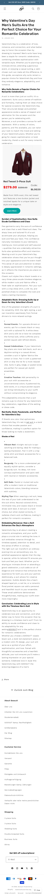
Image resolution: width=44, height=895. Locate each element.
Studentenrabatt (12, 717)
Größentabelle (11, 728)
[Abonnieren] (35, 859)
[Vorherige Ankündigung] (4, 2)
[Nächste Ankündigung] (39, 2)
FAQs (7, 769)
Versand (8, 758)
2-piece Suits (10, 818)
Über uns (8, 707)
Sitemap (8, 738)
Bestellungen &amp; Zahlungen (18, 785)
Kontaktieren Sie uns (14, 753)
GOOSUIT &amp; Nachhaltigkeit (18, 723)
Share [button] (6, 679)
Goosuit (20, 886)
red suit (30, 422)
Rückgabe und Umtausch (15, 774)
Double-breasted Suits (14, 834)
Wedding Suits (11, 829)
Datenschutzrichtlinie (14, 795)
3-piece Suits (10, 824)
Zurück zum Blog (23, 690)
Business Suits (11, 839)
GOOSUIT (13, 629)
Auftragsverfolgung (13, 780)
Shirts (7, 845)
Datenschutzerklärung (23, 889)
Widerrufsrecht (10, 893)
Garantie (8, 764)
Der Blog (8, 733)
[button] (4, 8)
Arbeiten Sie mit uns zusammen (18, 712)
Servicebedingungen (13, 790)
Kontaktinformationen (34, 893)
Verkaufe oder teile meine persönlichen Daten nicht (22, 802)
